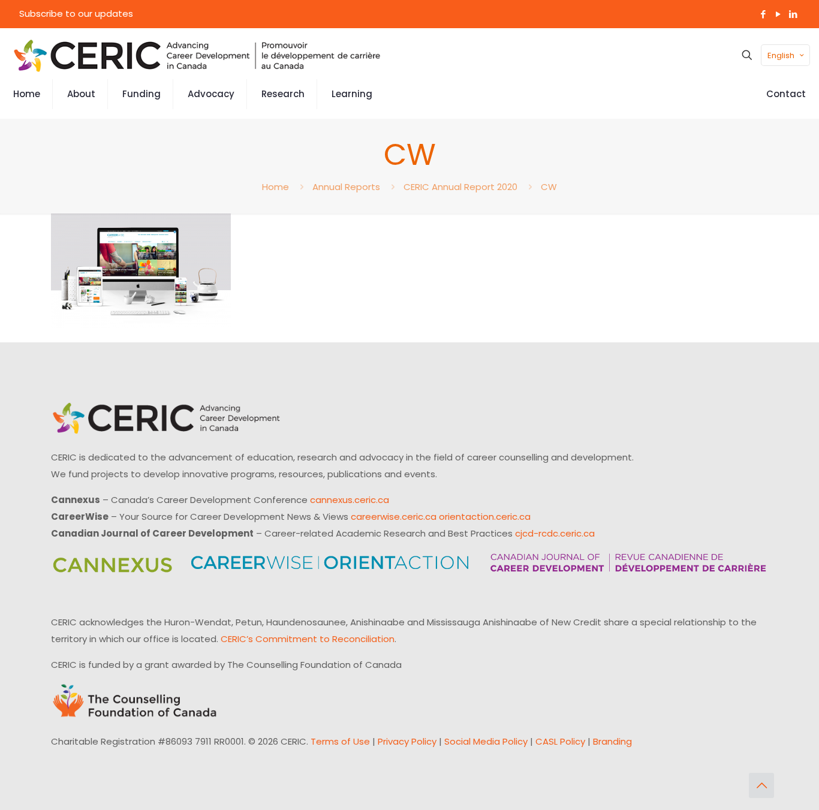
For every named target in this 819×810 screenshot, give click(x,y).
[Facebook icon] (762, 14)
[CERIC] (197, 55)
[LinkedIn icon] (792, 14)
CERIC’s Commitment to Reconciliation (308, 639)
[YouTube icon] (777, 14)
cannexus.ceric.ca (349, 499)
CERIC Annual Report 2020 (460, 186)
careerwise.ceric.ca (393, 516)
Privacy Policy (407, 741)
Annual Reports (346, 186)
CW (549, 186)
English (780, 55)
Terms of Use (340, 741)
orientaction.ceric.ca (485, 516)
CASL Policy (560, 741)
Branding (612, 741)
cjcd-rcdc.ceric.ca (555, 533)
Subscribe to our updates (76, 13)
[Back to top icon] (761, 785)
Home (275, 186)
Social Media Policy (486, 741)
